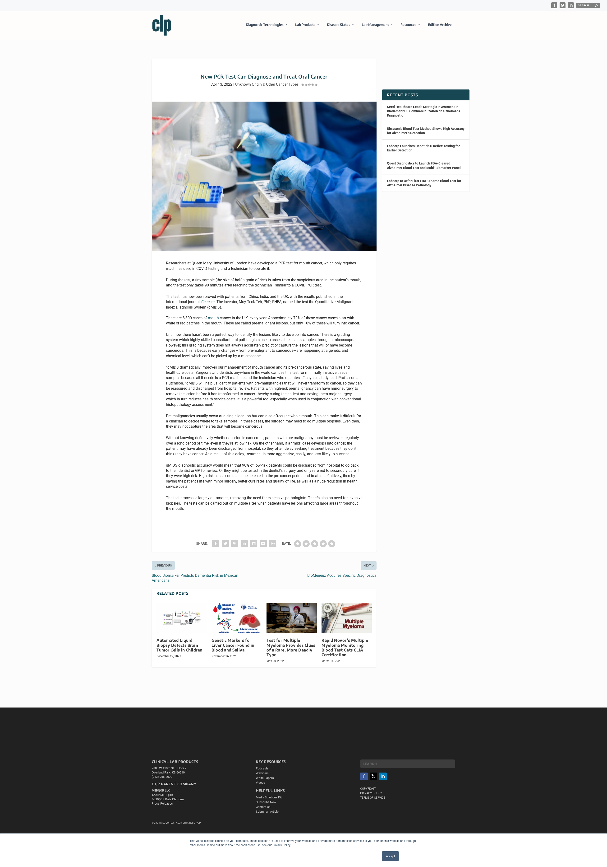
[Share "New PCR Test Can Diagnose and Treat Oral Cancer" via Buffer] (253, 543)
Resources (408, 25)
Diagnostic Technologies (265, 25)
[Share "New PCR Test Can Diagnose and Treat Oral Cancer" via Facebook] (216, 543)
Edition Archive (440, 25)
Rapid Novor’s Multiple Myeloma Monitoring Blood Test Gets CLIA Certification (345, 647)
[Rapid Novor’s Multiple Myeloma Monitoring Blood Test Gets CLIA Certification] (347, 618)
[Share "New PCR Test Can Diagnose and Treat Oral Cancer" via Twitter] (225, 543)
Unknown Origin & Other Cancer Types (267, 84)
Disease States (338, 25)
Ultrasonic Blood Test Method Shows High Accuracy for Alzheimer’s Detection (425, 131)
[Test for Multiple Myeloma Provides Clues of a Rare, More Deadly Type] (292, 618)
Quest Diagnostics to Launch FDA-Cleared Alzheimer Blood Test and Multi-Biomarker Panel (424, 165)
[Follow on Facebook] (364, 776)
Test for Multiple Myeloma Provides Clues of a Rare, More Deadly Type (291, 647)
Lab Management (375, 25)
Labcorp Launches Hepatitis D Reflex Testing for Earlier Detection (423, 148)
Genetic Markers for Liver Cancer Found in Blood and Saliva (233, 645)
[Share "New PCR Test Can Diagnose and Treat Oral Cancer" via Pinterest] (234, 543)
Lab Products (305, 25)
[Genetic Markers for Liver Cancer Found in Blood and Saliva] (237, 618)
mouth (213, 318)
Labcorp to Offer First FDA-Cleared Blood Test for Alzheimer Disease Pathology (424, 183)
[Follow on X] (373, 776)
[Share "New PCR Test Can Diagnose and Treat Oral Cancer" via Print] (272, 543)
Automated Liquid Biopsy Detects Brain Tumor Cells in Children (179, 645)
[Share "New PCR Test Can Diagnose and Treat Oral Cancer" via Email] (263, 543)
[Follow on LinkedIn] (383, 776)
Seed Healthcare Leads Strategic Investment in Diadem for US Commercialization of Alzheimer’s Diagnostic (423, 111)
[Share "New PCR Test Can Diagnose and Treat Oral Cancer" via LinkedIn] (244, 543)
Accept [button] (390, 856)
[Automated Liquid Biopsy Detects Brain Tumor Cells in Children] (181, 618)
